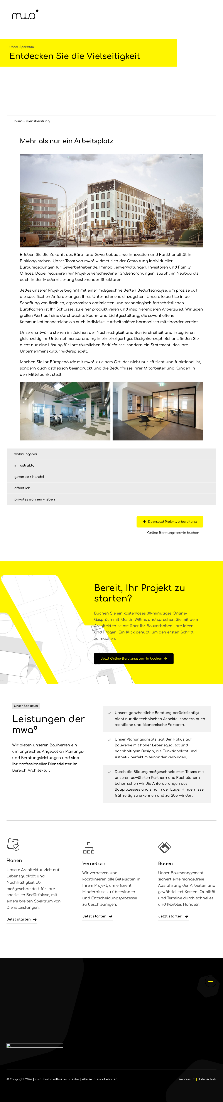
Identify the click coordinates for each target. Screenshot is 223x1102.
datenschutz (207, 1079)
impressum (187, 1079)
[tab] (111, 121)
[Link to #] (210, 981)
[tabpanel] (111, 287)
